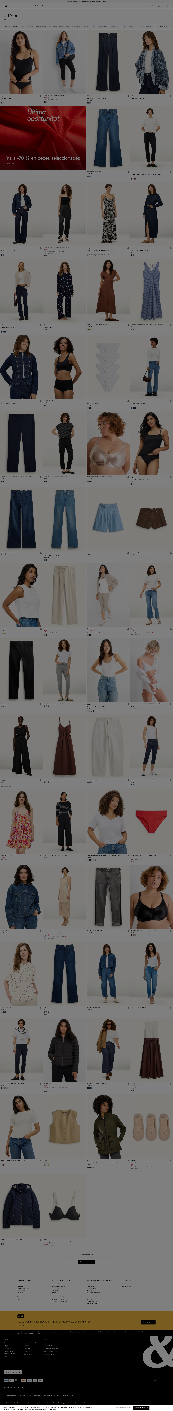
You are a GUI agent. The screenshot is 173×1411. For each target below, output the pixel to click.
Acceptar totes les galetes (141, 1407)
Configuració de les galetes (123, 1407)
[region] (86, 1408)
